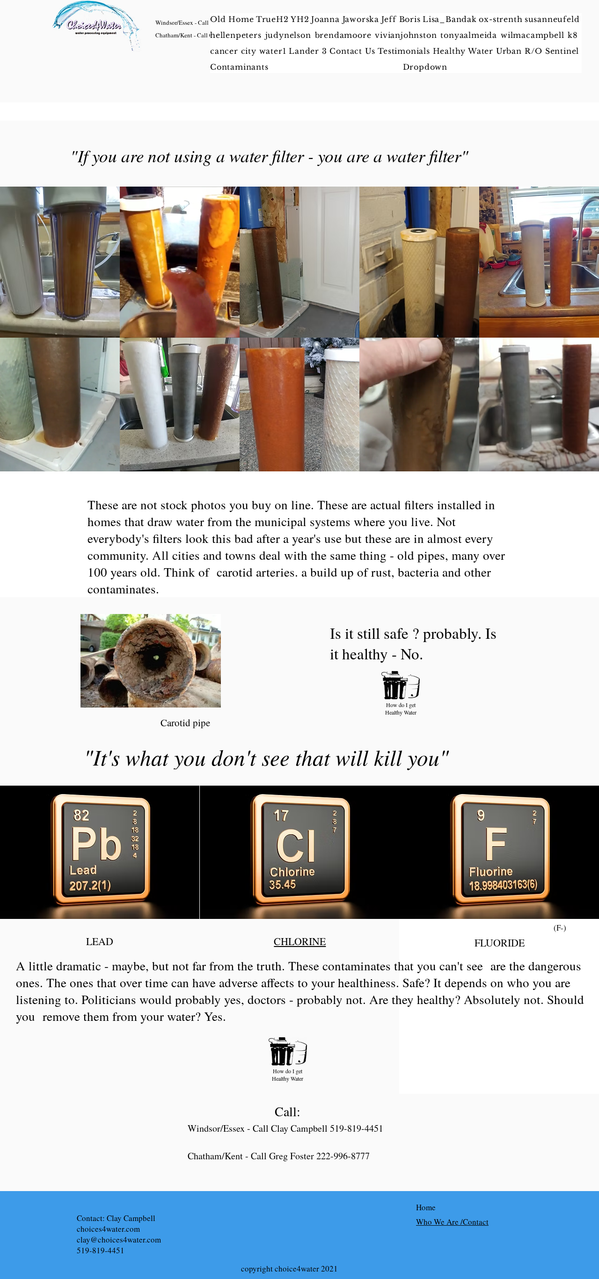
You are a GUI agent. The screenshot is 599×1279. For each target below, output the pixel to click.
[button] (464, 51)
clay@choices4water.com (119, 1239)
